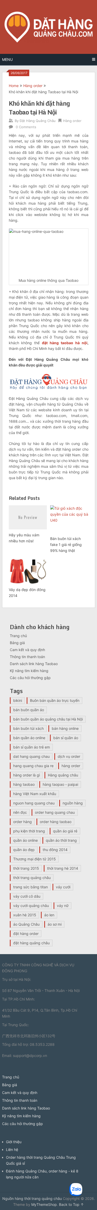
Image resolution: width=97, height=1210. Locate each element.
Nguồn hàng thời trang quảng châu (32, 1198)
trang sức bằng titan (30, 887)
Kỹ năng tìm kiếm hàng (29, 670)
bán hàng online (65, 728)
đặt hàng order (26, 933)
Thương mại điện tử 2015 (34, 859)
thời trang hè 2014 (62, 868)
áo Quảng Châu (26, 924)
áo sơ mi (55, 924)
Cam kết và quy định (27, 649)
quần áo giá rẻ (65, 831)
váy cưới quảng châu (31, 905)
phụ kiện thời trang (29, 831)
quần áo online (25, 840)
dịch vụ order (69, 756)
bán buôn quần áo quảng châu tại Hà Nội (48, 719)
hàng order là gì (26, 775)
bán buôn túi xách (28, 728)
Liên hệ (12, 1149)
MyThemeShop (44, 1204)
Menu (7, 59)
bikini (17, 700)
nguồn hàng (73, 803)
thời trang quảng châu (32, 877)
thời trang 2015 (26, 868)
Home (14, 85)
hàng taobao (24, 784)
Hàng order (32, 85)
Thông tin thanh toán (27, 656)
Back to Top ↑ (71, 1204)
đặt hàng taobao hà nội (64, 343)
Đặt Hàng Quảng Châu (38, 121)
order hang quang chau (55, 812)
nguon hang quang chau (34, 803)
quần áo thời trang (61, 840)
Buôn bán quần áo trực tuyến (54, 700)
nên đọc (20, 812)
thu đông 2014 (55, 849)
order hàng (22, 821)
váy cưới (63, 887)
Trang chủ (18, 635)
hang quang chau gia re (33, 766)
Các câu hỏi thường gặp (30, 677)
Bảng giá (17, 642)
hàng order (71, 766)
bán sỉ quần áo (65, 738)
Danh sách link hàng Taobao (34, 663)
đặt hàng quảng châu (31, 943)
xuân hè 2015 (24, 915)
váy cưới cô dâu (26, 896)
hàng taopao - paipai (60, 784)
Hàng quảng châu (63, 775)
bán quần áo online (29, 738)
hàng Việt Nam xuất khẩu (34, 793)
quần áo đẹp (24, 849)
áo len (49, 915)
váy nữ (63, 905)
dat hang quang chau (31, 756)
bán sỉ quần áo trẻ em (31, 747)
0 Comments (26, 127)
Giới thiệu (13, 1142)
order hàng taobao (55, 821)
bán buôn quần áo (28, 710)
